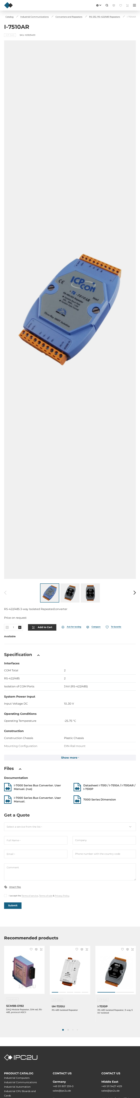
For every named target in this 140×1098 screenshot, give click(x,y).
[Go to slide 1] (55, 992)
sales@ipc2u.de (62, 1090)
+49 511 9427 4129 (111, 1086)
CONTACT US (62, 1073)
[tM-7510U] (70, 972)
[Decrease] (7, 627)
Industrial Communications (20, 1082)
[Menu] (134, 5)
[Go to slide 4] (77, 992)
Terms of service (30, 895)
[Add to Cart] (40, 949)
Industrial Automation (17, 1086)
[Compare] (36, 949)
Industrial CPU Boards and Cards (20, 1093)
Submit (12, 905)
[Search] (107, 5)
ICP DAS (10, 35)
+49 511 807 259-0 (63, 1086)
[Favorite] (30, 949)
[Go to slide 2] (62, 992)
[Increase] (19, 627)
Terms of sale (45, 895)
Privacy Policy (62, 895)
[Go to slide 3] (70, 992)
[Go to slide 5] (85, 992)
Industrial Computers (17, 1077)
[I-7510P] (115, 972)
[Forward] (135, 593)
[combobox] (70, 826)
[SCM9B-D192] (24, 972)
